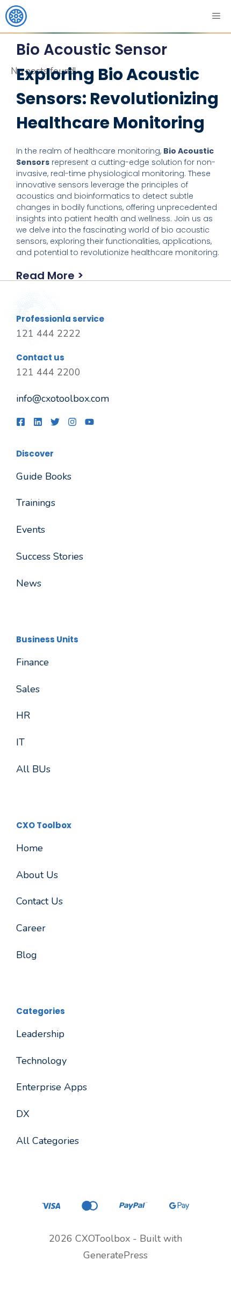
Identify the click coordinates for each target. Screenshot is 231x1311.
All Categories (47, 1140)
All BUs (33, 769)
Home (29, 848)
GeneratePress (115, 1255)
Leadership (40, 1033)
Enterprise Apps (51, 1087)
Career (31, 928)
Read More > (49, 275)
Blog (26, 954)
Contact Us (39, 901)
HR (23, 715)
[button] (118, 275)
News (28, 583)
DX (23, 1113)
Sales (28, 689)
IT (20, 742)
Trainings (35, 502)
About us (37, 874)
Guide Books (43, 476)
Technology (41, 1060)
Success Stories (49, 556)
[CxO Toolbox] (16, 16)
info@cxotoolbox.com (62, 398)
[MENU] (217, 16)
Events (30, 529)
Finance (32, 662)
